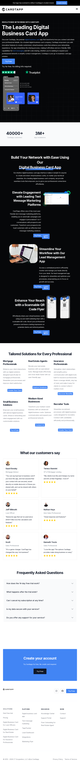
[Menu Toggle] (77, 9)
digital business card (32, 39)
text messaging (18, 51)
